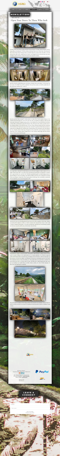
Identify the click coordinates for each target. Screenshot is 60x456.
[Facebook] (42, 1)
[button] (42, 379)
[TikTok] (39, 1)
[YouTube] (44, 1)
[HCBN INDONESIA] (40, 1)
